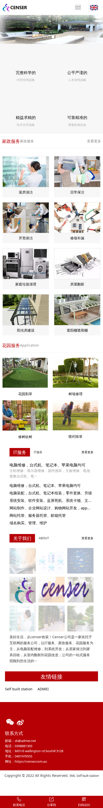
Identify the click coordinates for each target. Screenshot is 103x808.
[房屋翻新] (77, 263)
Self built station (18, 689)
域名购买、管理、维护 (28, 522)
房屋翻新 (77, 284)
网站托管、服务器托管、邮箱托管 (38, 515)
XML (73, 776)
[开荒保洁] (25, 217)
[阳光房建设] (25, 309)
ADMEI (43, 689)
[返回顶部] (96, 787)
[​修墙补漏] (77, 217)
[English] (94, 7)
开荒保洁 (26, 238)
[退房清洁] (25, 171)
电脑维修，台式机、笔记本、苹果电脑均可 (48, 465)
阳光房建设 (25, 330)
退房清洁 (26, 192)
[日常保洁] (77, 171)
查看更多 (94, 141)
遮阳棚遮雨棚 (77, 330)
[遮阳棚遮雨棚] (77, 309)
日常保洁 (77, 192)
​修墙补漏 (77, 238)
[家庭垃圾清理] (25, 263)
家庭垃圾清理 (25, 284)
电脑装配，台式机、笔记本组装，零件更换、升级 (51, 492)
